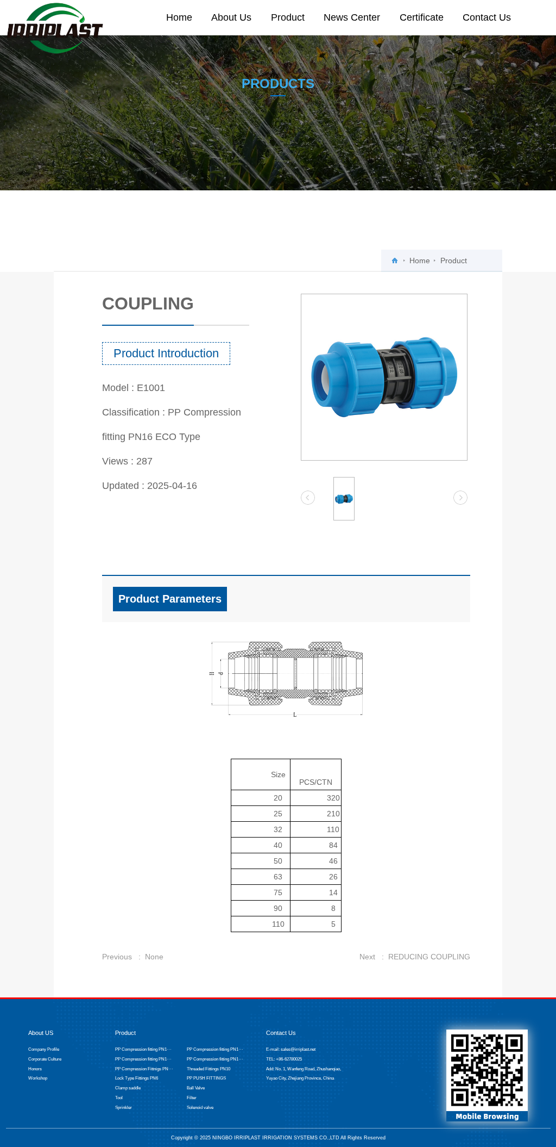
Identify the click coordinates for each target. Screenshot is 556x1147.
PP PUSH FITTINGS (206, 1078)
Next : (373, 956)
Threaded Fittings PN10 (208, 1069)
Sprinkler (123, 1107)
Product (288, 17)
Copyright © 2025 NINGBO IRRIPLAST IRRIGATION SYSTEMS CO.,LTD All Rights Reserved (278, 1137)
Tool (119, 1097)
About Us (231, 17)
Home (179, 17)
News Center (352, 17)
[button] (308, 498)
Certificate (422, 17)
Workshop (37, 1078)
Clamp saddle (128, 1088)
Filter (192, 1097)
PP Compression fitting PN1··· (143, 1049)
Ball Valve (196, 1088)
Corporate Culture (44, 1059)
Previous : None (132, 956)
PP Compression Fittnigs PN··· (144, 1069)
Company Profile (43, 1049)
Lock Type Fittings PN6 (136, 1078)
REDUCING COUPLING (429, 956)
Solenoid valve (200, 1107)
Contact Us (487, 17)
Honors (35, 1069)
